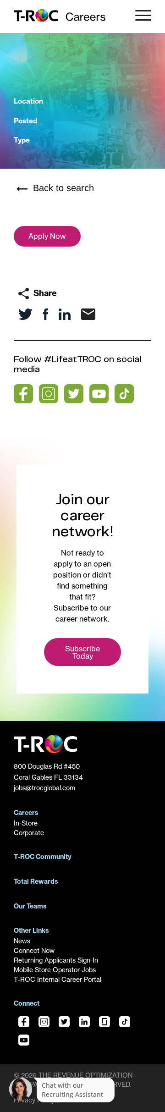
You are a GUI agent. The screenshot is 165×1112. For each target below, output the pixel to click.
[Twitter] (64, 1023)
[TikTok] (125, 1023)
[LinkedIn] (84, 1023)
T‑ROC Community (43, 857)
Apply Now (47, 236)
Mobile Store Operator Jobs (55, 970)
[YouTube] (24, 1041)
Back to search (62, 188)
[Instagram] (44, 1023)
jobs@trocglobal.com (44, 788)
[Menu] (139, 16)
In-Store (26, 823)
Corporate (29, 833)
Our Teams (30, 906)
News (22, 941)
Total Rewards (36, 881)
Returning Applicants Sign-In (56, 960)
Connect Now (34, 951)
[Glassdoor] (104, 1023)
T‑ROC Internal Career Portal (57, 979)
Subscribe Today (82, 652)
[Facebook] (24, 1023)
